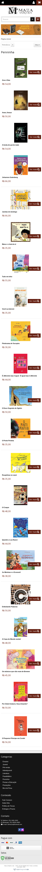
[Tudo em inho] (21, 269)
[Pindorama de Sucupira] (21, 335)
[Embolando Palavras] (21, 599)
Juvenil (5, 764)
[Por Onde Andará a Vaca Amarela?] (21, 696)
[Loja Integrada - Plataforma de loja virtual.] (21, 869)
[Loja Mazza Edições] (21, 10)
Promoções (7, 785)
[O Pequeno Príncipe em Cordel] (21, 730)
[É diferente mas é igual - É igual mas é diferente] (21, 368)
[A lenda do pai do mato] (21, 137)
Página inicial (6, 39)
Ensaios (5, 761)
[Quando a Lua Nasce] (21, 532)
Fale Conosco (7, 800)
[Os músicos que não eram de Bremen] (21, 663)
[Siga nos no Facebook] (19, 830)
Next (38, 29)
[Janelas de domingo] (21, 204)
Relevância (6, 45)
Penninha (6, 779)
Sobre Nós (6, 803)
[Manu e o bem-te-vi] (21, 236)
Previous (3, 29)
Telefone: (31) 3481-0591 (10, 820)
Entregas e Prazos (8, 809)
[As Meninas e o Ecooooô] (21, 564)
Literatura (6, 773)
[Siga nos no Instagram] (22, 830)
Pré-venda (6, 767)
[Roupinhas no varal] (21, 467)
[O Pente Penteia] (21, 433)
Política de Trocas (8, 806)
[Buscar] (32, 19)
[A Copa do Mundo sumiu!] (21, 631)
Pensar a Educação (9, 782)
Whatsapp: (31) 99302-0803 (11, 822)
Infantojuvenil (7, 770)
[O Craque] (21, 499)
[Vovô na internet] (21, 301)
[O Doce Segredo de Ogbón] (21, 400)
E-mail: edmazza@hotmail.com (12, 824)
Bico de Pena (7, 788)
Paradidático (7, 776)
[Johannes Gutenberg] (21, 169)
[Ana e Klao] (21, 72)
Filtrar (37, 45)
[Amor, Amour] (21, 104)
